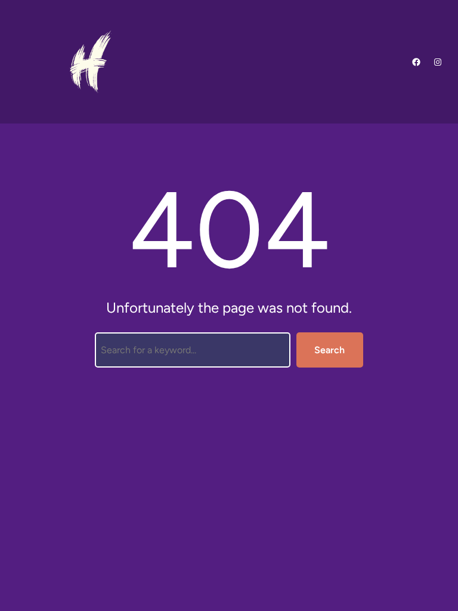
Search (329, 350)
